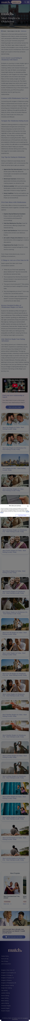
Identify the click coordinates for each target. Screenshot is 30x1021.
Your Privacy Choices (22, 515)
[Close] (28, 506)
